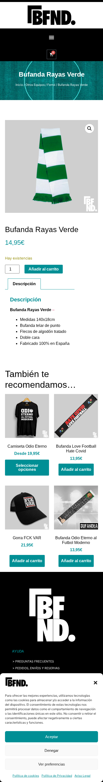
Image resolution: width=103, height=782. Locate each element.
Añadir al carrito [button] (76, 469)
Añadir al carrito (43, 269)
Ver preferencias (51, 764)
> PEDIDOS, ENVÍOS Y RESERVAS (36, 668)
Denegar (51, 750)
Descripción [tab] (24, 284)
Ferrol (51, 85)
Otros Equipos (35, 85)
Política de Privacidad (57, 776)
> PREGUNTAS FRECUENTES (33, 661)
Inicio (19, 85)
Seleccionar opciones (27, 467)
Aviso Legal (82, 776)
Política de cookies (25, 776)
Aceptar (51, 737)
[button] (95, 682)
